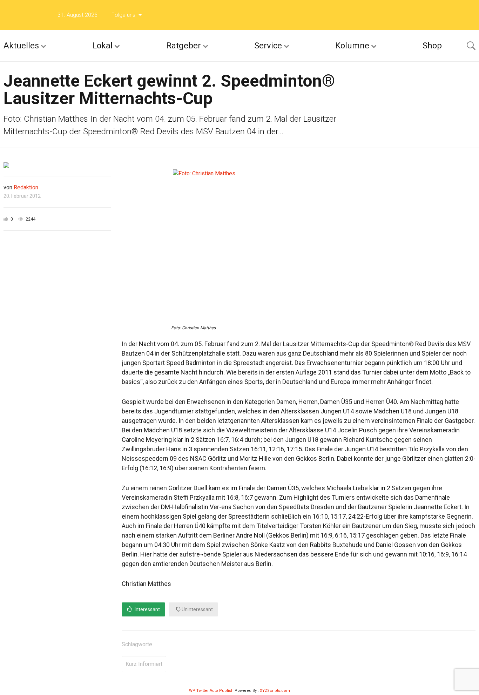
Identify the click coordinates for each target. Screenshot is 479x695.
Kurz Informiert (144, 664)
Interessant (147, 609)
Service (268, 45)
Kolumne (352, 45)
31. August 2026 (77, 15)
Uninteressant (197, 609)
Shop (432, 45)
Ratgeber (183, 45)
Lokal (102, 45)
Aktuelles (21, 45)
